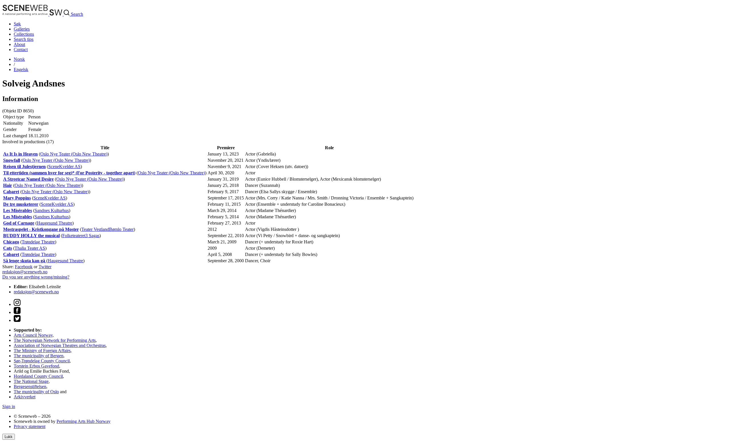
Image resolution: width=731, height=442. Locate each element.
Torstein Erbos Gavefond (36, 366)
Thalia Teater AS (30, 248)
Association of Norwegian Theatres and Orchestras (60, 345)
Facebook (24, 266)
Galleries (22, 29)
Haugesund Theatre (54, 223)
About (19, 44)
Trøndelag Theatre (38, 241)
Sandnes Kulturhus (52, 210)
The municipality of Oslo (36, 391)
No (19, 59)
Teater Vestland (95, 229)
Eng (21, 69)
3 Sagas (92, 235)
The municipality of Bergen (38, 355)
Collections (24, 34)
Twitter (45, 266)
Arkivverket (24, 396)
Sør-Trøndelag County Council (42, 360)
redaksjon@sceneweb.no (24, 271)
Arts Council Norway (33, 335)
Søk (17, 23)
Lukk (9, 437)
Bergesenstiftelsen (30, 386)
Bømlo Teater (121, 229)
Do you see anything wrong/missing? (35, 277)
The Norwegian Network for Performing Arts (55, 340)
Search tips (23, 39)
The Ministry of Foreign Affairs (42, 350)
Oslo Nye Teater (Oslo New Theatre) (73, 154)
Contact (21, 49)
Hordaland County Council (38, 376)
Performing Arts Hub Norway (84, 421)
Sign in (8, 406)
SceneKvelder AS (64, 166)
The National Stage (31, 381)
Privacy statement (29, 426)
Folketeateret (73, 235)
